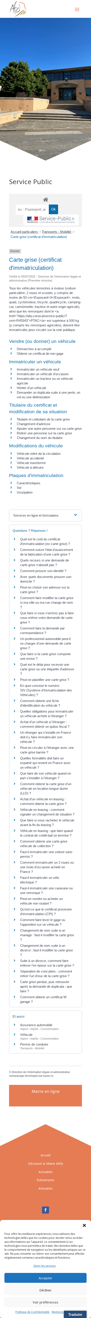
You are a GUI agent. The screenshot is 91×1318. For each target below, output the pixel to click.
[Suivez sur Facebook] (45, 1210)
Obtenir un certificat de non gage (40, 353)
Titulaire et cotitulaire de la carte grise (43, 419)
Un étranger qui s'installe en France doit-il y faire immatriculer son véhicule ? (45, 737)
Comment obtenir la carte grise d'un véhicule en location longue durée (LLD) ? (45, 788)
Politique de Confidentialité (32, 1312)
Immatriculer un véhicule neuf (38, 369)
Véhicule (26, 1034)
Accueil (46, 1155)
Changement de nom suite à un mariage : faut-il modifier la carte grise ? (47, 935)
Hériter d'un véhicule (31, 388)
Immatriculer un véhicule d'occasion (42, 374)
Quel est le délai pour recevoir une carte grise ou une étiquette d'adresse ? (47, 669)
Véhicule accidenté (30, 458)
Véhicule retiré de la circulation (39, 453)
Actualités (46, 1172)
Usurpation (24, 492)
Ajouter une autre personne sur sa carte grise (49, 428)
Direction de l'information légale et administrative (41, 1072)
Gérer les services (44, 1266)
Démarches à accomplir (34, 349)
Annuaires (45, 1188)
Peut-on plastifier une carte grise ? (44, 680)
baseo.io (48, 1075)
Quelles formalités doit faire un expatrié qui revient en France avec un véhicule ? (45, 762)
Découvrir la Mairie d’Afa (45, 1163)
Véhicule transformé (31, 463)
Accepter (45, 1278)
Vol (19, 488)
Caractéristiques (28, 483)
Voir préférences (45, 1302)
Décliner (45, 1290)
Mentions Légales (62, 1312)
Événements (45, 1180)
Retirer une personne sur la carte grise (44, 433)
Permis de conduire (34, 1044)
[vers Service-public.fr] (51, 220)
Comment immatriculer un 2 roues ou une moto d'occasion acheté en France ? (47, 867)
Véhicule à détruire (30, 467)
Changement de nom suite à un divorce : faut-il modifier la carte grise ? (46, 950)
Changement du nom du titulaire (40, 438)
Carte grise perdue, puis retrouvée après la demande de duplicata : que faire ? (46, 986)
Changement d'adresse (33, 424)
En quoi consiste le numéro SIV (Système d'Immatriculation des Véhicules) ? (46, 690)
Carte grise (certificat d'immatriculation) (39, 237)
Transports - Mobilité (57, 232)
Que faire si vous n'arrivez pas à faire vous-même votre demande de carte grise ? (47, 617)
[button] (84, 1225)
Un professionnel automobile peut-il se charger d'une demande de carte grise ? (45, 643)
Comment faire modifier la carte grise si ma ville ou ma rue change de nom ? (46, 602)
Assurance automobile (36, 1025)
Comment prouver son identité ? (43, 571)
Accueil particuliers (25, 232)
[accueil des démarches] (45, 199)
